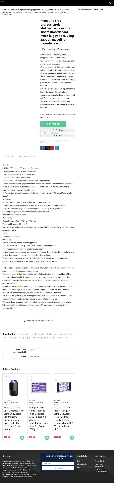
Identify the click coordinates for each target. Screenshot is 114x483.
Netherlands (54, 133)
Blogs (79, 467)
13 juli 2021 (33, 350)
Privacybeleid (100, 461)
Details (72, 114)
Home (4, 10)
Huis (78, 461)
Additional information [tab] (27, 156)
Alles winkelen (82, 464)
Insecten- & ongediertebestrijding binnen (25, 10)
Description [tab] (9, 156)
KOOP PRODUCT (53, 124)
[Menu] (2, 3)
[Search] (110, 3)
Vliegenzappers (50, 10)
